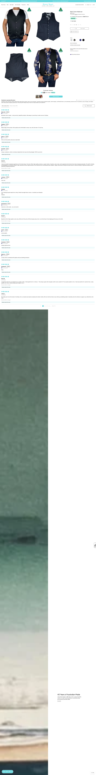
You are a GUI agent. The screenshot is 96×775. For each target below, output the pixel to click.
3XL (78, 24)
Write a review (56, 96)
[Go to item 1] (37, 96)
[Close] (11, 771)
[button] (79, 4)
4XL (80, 24)
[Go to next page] (55, 306)
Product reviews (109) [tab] (13, 105)
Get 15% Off (6, 771)
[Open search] (84, 105)
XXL (76, 24)
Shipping (76, 14)
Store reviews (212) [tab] (5, 105)
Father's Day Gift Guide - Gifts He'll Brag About (23, 1)
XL (74, 24)
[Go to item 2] (40, 96)
